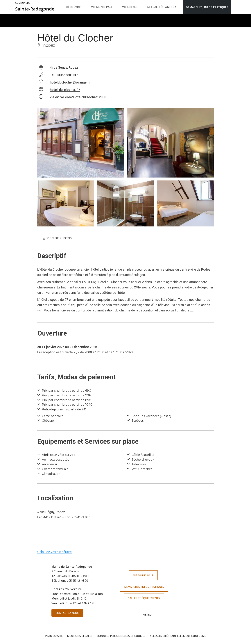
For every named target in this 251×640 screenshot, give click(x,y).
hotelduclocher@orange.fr (70, 82)
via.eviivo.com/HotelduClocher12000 (78, 97)
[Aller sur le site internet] (206, 578)
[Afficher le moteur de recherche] (235, 7)
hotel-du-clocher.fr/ (65, 90)
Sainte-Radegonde (34, 6)
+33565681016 (67, 75)
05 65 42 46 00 (78, 581)
